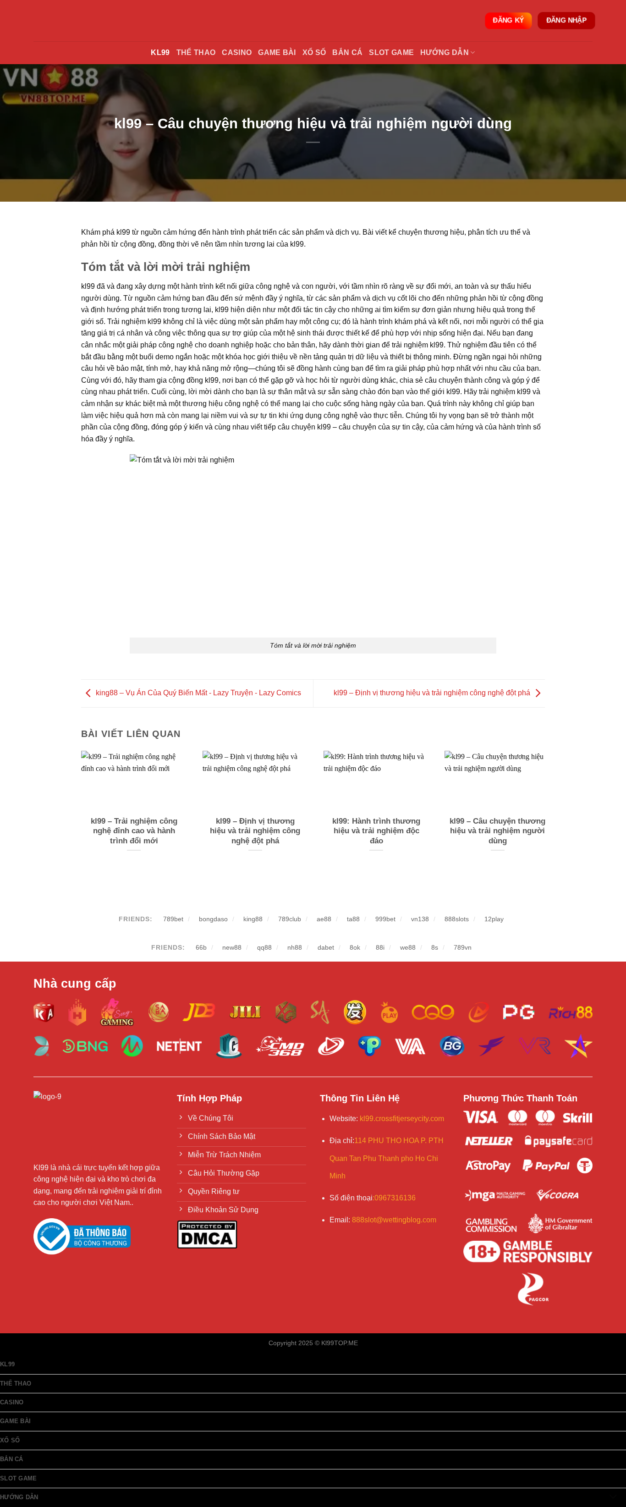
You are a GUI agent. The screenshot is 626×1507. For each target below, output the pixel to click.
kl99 (7, 1364)
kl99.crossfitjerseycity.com (402, 1118)
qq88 (264, 947)
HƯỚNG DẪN (444, 52)
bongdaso (213, 919)
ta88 (353, 919)
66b (201, 947)
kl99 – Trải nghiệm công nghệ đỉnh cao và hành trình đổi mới (134, 831)
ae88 (324, 919)
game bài (277, 52)
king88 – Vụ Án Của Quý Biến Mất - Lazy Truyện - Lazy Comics (198, 693)
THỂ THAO (196, 52)
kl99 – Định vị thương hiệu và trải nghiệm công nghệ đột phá (432, 693)
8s (434, 947)
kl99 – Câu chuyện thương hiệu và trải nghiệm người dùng (497, 831)
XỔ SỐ (314, 52)
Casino (237, 52)
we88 (408, 947)
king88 (253, 919)
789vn (463, 947)
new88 (232, 947)
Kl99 (160, 52)
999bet (385, 919)
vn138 (420, 919)
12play (494, 919)
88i (380, 947)
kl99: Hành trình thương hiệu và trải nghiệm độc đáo (376, 831)
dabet (326, 947)
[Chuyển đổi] (613, 1498)
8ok (355, 947)
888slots (457, 919)
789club (289, 919)
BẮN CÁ (347, 52)
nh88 (294, 947)
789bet (173, 919)
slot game (391, 52)
